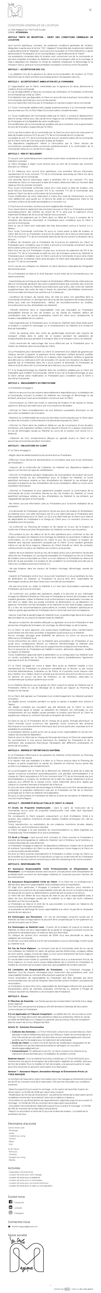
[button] (50, 1285)
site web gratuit (86, 1289)
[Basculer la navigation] (90, 10)
